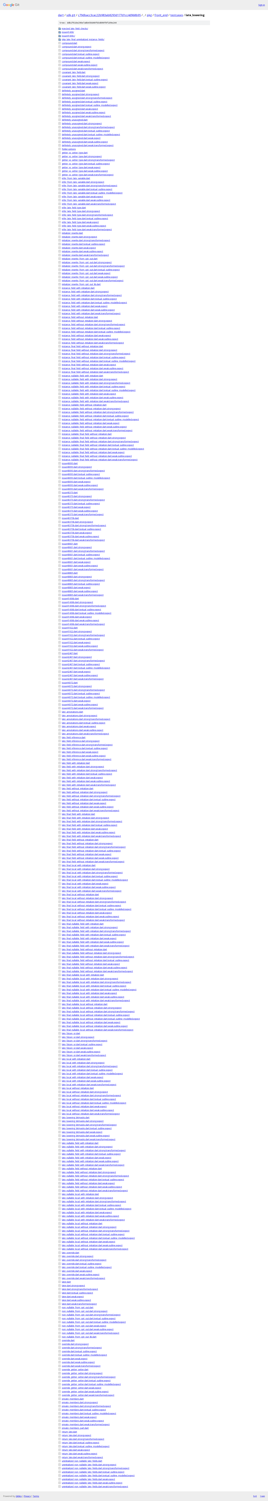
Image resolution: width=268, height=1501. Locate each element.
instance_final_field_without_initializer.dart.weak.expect (89, 364)
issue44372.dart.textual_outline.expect (81, 693)
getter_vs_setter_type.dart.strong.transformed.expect (88, 159)
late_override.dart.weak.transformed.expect (83, 1278)
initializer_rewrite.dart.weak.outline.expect (82, 251)
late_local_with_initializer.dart (76, 1058)
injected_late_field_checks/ (75, 28)
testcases (176, 15)
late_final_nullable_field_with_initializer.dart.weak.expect (89, 938)
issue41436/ (68, 32)
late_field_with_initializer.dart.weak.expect (82, 777)
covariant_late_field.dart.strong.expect (81, 75)
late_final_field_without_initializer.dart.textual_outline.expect (91, 850)
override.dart (68, 1340)
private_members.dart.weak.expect (79, 1417)
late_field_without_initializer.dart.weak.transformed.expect (90, 810)
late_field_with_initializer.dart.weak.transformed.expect (89, 784)
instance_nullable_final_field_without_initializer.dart (87, 434)
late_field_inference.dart (73, 737)
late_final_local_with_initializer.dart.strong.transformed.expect (92, 872)
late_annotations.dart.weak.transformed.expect (85, 733)
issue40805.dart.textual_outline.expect (81, 583)
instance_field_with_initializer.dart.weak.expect (84, 306)
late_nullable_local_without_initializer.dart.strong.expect (89, 1227)
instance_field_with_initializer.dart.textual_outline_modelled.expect (94, 302)
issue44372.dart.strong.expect (77, 686)
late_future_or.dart (71, 1033)
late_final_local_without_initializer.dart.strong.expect (87, 898)
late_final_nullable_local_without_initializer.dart (84, 1004)
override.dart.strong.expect (75, 1344)
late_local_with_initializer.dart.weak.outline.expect (86, 1080)
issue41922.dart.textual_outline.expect (81, 638)
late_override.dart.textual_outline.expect (81, 1263)
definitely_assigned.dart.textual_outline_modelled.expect (90, 105)
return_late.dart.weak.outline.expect (79, 1453)
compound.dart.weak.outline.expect (79, 64)
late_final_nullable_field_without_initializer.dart (84, 949)
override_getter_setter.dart (75, 1369)
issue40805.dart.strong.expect (77, 576)
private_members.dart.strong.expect (80, 1402)
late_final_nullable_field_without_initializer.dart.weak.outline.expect (94, 967)
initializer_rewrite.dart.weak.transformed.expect (85, 255)
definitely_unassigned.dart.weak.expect (81, 138)
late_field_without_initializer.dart (77, 788)
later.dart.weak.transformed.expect (79, 1303)
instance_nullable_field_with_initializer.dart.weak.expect (89, 393)
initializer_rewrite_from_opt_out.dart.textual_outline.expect (91, 269)
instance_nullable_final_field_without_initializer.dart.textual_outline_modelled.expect (103, 448)
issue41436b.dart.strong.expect (77, 602)
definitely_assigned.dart (73, 90)
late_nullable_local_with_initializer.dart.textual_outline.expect (91, 1205)
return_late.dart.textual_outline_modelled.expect (85, 1446)
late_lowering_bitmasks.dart (75, 1117)
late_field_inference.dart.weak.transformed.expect (86, 759)
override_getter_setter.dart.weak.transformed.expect (88, 1395)
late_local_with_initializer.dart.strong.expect (83, 1062)
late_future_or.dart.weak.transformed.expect (84, 1055)
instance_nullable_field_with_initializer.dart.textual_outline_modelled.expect (99, 390)
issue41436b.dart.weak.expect (77, 616)
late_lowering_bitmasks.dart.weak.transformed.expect (88, 1139)
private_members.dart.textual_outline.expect (84, 1409)
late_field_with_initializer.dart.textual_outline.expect (87, 773)
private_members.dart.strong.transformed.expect (86, 1406)
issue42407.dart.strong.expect (77, 657)
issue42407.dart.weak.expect (76, 671)
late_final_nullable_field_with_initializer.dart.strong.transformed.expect (96, 931)
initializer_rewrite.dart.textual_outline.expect (83, 244)
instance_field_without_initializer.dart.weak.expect (86, 335)
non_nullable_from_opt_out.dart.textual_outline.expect (89, 1318)
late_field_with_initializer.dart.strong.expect (83, 766)
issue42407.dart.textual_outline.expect (81, 664)
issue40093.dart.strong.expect (77, 466)
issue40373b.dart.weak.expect (77, 532)
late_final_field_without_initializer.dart (80, 839)
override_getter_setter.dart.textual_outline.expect (86, 1380)
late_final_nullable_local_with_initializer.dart (83, 974)
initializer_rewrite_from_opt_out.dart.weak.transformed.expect (92, 280)
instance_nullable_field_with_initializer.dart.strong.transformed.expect (96, 382)
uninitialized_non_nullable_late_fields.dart (82, 1460)
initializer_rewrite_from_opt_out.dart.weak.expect (86, 273)
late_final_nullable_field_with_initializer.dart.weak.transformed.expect (96, 945)
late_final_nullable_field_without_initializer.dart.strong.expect (91, 952)
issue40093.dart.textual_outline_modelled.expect (86, 477)
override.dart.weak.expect (74, 1358)
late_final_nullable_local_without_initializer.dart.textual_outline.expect (96, 1015)
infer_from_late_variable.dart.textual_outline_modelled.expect (92, 192)
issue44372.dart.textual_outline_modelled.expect (86, 697)
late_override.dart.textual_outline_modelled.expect (87, 1267)
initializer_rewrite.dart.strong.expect (79, 236)
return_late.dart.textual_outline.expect (80, 1442)
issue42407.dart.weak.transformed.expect (83, 678)
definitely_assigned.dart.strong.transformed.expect (87, 97)
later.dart (66, 1281)
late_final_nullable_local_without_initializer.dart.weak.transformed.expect (97, 1029)
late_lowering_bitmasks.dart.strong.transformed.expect (89, 1124)
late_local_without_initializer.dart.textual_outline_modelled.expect (94, 1102)
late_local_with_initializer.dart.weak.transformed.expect (89, 1084)
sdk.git (70, 15)
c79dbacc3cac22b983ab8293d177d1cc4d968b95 (109, 15)
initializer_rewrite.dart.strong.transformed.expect (86, 240)
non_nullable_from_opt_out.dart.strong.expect (84, 1311)
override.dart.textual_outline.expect (79, 1351)
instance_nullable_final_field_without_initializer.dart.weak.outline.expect (97, 456)
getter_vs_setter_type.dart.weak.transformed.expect (88, 174)
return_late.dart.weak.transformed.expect (82, 1457)
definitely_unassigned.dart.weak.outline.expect (85, 141)
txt (255, 1496)
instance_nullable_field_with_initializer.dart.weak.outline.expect (92, 397)
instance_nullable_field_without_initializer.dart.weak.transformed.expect (97, 430)
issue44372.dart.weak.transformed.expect (83, 708)
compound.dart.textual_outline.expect (80, 54)
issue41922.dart (70, 627)
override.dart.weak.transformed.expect (81, 1365)
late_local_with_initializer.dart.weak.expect (82, 1077)
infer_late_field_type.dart (74, 207)
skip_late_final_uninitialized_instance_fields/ (83, 39)
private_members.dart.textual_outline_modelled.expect (89, 1413)
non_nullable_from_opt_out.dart (77, 1307)
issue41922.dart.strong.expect (77, 631)
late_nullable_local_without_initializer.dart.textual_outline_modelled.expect (98, 1238)
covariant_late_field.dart (73, 72)
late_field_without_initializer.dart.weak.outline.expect (88, 806)
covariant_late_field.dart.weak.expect (80, 83)
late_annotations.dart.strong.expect (79, 715)
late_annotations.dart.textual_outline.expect (83, 722)
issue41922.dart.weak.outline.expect (80, 646)
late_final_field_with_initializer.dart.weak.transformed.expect (91, 836)
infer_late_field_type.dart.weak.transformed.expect (87, 229)
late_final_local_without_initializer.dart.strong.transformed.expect (94, 901)
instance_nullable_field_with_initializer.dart (82, 375)
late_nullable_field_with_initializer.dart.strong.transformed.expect (94, 1150)
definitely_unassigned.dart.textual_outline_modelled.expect (91, 134)
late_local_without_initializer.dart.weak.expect (84, 1106)
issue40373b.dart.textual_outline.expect (81, 529)
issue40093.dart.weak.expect (76, 481)
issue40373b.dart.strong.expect (77, 521)
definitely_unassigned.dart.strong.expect (82, 123)
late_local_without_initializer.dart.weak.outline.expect (88, 1110)
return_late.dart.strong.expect (76, 1435)
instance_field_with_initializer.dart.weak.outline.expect (88, 309)
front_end (161, 15)
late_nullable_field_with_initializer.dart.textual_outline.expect (91, 1153)
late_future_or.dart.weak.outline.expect (81, 1051)
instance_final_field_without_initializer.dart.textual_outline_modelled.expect (99, 361)
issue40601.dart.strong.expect (77, 547)
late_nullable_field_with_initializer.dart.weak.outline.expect (90, 1161)
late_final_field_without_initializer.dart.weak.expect (86, 854)
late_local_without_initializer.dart (78, 1088)
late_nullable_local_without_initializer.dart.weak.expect (88, 1241)
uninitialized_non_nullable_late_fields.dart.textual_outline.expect (93, 1471)
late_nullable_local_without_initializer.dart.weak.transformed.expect (95, 1248)
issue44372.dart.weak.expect (76, 700)
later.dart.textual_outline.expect (77, 1292)
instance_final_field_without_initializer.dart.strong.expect (89, 350)
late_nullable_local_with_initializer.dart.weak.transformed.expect (93, 1219)
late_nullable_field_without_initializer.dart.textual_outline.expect (93, 1179)
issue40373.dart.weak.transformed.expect (83, 514)
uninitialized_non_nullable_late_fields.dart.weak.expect (88, 1479)
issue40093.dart (70, 463)
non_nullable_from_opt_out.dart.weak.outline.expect (88, 1329)
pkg (149, 15)
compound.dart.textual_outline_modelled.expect (86, 57)
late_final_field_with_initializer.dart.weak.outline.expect (88, 832)
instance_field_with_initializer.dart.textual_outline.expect (89, 298)
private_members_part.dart (75, 1428)
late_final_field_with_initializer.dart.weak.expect (85, 828)
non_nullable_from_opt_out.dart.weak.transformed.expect (90, 1333)
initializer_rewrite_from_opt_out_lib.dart (81, 284)
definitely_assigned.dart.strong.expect (80, 94)
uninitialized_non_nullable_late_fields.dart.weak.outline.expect (92, 1482)
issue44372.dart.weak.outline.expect (80, 704)
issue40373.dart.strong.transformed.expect (83, 499)
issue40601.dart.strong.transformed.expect (83, 551)
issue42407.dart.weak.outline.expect (80, 675)
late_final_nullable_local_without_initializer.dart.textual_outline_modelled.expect (101, 1018)
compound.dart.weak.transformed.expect (82, 68)
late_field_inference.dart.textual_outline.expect (85, 748)
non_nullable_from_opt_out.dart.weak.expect (84, 1325)
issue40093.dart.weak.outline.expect (80, 485)
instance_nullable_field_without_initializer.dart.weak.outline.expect (94, 426)
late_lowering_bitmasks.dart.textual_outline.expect (87, 1128)
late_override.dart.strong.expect (77, 1256)
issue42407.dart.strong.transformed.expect (83, 660)
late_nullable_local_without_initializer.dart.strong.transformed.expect (96, 1230)
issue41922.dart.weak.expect (76, 642)
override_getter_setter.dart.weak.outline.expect (85, 1391)
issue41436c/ (68, 35)
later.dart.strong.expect (73, 1285)
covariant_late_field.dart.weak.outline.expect (84, 86)
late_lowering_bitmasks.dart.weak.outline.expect (86, 1135)
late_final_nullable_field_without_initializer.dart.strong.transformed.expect (98, 956)
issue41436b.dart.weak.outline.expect (80, 620)
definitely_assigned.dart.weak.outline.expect (83, 112)
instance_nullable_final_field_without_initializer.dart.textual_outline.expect (98, 445)
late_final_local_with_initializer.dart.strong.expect (86, 869)
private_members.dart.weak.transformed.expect (86, 1424)
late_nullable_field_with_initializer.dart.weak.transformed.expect (93, 1164)
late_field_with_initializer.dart (76, 763)
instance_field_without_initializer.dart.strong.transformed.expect (93, 324)
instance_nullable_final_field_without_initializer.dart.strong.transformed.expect (100, 441)
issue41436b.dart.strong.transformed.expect (84, 605)
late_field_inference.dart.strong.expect (81, 740)
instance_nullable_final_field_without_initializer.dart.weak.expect (93, 452)
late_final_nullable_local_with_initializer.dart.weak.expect (89, 993)
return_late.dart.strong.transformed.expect (83, 1439)
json (262, 1496)
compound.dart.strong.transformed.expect (83, 50)
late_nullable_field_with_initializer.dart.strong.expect (87, 1146)
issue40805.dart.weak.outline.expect (80, 591)
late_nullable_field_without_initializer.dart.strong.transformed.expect (95, 1175)
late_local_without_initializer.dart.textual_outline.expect (89, 1099)
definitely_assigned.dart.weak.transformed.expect (86, 116)
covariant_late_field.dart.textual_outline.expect (85, 79)
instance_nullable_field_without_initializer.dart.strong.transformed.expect (98, 412)
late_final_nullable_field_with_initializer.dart (83, 923)
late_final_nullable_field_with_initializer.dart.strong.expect (90, 927)
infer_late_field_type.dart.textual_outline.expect (85, 218)
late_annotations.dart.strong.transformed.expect (86, 719)
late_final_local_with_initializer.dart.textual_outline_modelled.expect (95, 879)
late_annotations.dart (72, 711)
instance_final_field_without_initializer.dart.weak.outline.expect (92, 368)
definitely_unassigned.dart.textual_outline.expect (86, 130)
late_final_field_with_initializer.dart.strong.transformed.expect (92, 821)
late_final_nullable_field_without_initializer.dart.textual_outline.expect (95, 960)
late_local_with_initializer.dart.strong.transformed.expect (90, 1066)
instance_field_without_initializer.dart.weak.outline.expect (90, 339)
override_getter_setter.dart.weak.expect (81, 1387)
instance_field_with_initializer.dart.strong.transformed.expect (92, 295)
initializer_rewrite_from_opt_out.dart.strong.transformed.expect (93, 265)
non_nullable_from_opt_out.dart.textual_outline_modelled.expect (94, 1322)
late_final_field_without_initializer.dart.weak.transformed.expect (93, 861)
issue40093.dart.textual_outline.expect (81, 474)
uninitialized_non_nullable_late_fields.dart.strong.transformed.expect (95, 1468)
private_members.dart (73, 1398)
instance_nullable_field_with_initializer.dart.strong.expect (89, 379)
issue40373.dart (70, 492)
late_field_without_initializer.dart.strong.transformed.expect (91, 795)
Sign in (261, 4)
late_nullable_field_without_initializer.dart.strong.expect (89, 1172)
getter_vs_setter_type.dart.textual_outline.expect (86, 163)
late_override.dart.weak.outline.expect (80, 1274)
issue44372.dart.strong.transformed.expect (83, 689)
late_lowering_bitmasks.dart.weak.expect (82, 1132)
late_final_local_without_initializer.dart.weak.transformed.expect (93, 920)
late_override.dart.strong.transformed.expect (84, 1259)
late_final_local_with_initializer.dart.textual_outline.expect (90, 876)
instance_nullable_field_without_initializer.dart (84, 404)
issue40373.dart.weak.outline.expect (80, 510)
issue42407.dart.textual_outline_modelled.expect (86, 667)
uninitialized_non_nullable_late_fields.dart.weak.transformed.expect (95, 1486)
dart (61, 15)
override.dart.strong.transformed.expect (82, 1347)
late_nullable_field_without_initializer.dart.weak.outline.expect (92, 1186)
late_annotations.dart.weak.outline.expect (82, 730)
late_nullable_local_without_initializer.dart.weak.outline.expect (92, 1245)
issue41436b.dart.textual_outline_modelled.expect (86, 613)
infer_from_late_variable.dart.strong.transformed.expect (89, 185)
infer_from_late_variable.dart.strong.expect (83, 181)
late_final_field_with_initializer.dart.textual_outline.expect (89, 825)
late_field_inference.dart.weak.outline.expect (84, 755)
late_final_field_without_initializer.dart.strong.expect (87, 843)
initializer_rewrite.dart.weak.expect (79, 247)
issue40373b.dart (70, 518)
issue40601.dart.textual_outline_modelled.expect (86, 558)
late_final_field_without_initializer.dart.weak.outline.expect (90, 857)
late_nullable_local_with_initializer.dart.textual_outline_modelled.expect (96, 1208)
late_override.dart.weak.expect (77, 1270)
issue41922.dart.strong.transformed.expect (83, 635)
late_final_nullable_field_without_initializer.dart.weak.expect (91, 963)
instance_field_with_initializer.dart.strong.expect (85, 291)
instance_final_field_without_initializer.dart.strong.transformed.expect (96, 353)
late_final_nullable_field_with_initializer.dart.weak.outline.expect (93, 941)
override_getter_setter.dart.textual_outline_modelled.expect (91, 1384)
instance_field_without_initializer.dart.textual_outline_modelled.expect (96, 331)
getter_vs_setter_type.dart (75, 152)
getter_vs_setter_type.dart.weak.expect (81, 167)
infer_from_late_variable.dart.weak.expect (82, 196)
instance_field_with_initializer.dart (78, 287)
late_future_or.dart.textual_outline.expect (82, 1044)
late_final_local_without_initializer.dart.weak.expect (87, 912)
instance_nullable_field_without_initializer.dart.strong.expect (91, 408)
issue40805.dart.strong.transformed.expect (83, 580)
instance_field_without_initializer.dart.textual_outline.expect (91, 328)
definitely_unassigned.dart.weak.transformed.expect (88, 145)
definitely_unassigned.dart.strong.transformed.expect (88, 127)
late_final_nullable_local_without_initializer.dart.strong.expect (92, 1007)
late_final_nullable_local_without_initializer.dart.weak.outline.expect (95, 1026)
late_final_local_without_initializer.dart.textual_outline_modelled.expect (96, 909)
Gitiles (19, 1496)
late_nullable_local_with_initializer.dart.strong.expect (87, 1197)
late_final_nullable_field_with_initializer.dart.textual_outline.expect (94, 934)
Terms (36, 1496)
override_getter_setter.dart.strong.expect (82, 1373)
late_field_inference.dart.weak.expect (80, 751)
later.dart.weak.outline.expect (76, 1300)
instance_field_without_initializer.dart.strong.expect (87, 320)
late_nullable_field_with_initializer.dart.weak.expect (86, 1157)
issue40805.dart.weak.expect (76, 587)
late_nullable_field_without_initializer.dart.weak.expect (88, 1183)
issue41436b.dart (70, 598)
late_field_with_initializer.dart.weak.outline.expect (86, 781)
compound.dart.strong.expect (76, 46)
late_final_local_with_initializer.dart (79, 865)
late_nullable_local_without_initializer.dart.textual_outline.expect (93, 1234)
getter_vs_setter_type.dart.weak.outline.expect (85, 170)
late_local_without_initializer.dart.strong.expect (85, 1091)
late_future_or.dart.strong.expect (78, 1037)
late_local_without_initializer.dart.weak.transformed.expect (91, 1113)
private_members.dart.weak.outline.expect (83, 1420)
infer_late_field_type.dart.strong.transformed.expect (87, 214)
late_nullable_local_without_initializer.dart (82, 1223)
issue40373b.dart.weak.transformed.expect (83, 540)
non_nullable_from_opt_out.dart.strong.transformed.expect (91, 1314)
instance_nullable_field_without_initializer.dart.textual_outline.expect (95, 415)
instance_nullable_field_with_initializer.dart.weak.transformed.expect (95, 401)
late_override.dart (70, 1252)
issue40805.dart (70, 572)
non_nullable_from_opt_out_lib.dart (79, 1336)
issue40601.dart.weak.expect (76, 562)
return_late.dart (69, 1431)
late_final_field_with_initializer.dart (78, 814)
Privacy (27, 1496)
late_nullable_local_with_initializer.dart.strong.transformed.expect (94, 1201)
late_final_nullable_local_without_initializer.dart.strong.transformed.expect (98, 1011)
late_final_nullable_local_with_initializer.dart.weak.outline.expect (93, 996)
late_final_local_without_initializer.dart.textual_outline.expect (91, 905)
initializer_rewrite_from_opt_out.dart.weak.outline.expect (90, 276)
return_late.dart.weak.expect (76, 1449)
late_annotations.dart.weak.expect (79, 726)
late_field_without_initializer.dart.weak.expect (84, 803)
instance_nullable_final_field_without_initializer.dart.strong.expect (94, 437)
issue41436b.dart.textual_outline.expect (81, 609)
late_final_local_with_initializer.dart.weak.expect (85, 883)
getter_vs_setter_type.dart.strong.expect (82, 156)
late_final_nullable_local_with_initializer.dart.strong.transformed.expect (96, 982)
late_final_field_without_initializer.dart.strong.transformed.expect (94, 846)
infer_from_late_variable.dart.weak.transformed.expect (89, 203)
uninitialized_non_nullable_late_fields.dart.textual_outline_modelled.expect (98, 1475)
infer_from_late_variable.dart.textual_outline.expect (87, 189)
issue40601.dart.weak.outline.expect (80, 565)
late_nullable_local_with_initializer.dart (80, 1194)
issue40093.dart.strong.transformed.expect (83, 470)
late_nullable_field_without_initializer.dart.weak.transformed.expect (95, 1190)
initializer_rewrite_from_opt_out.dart (80, 258)
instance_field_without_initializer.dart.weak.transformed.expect (93, 342)
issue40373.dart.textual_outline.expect (81, 503)
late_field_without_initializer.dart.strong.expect (84, 792)
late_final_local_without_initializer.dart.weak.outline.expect (90, 916)
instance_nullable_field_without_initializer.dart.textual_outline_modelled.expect (100, 419)
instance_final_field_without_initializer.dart (82, 346)
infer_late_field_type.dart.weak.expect (80, 222)
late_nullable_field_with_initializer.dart (80, 1143)
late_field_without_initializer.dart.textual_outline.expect (89, 799)
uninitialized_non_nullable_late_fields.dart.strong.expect (89, 1464)
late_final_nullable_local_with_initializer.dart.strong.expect (90, 978)
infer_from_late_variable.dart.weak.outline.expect (86, 200)
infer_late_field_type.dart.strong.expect (81, 211)
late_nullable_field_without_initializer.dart (82, 1168)
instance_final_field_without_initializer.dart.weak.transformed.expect (95, 371)
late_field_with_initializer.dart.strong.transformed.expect (89, 770)
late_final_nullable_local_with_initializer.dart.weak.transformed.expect (96, 1000)
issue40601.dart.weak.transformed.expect (83, 569)
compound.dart (69, 43)
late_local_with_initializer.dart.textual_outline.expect (87, 1069)
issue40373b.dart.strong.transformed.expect (84, 525)
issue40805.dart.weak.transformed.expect (83, 594)
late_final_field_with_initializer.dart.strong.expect (85, 817)
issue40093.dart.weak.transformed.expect (83, 488)
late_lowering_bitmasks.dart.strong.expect (83, 1121)
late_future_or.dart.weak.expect (77, 1047)
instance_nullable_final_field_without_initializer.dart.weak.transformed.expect (100, 459)
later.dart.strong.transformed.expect (80, 1289)
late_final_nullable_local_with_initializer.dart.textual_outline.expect (94, 985)
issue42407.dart (70, 653)
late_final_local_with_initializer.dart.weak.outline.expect (89, 887)
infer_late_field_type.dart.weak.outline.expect (84, 225)
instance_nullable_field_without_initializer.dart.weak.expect (90, 423)
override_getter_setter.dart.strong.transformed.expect (89, 1376)
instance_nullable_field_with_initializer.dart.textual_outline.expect (93, 386)
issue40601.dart (70, 543)
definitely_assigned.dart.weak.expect (80, 108)
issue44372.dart (70, 682)
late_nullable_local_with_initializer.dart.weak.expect (87, 1212)
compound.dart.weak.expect (76, 61)
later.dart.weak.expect (73, 1296)
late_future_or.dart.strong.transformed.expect (84, 1040)
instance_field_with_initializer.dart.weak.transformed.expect (91, 313)
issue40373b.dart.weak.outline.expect (80, 536)
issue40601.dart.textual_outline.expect (81, 554)
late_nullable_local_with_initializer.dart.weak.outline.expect (90, 1216)
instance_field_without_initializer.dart (80, 317)
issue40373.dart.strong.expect (77, 496)
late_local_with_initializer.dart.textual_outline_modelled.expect (92, 1073)
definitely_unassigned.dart (75, 119)
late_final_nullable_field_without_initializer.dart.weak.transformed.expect (97, 971)
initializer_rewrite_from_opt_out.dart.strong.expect (87, 262)
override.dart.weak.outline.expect (78, 1362)
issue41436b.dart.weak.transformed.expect (83, 624)
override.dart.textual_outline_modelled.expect (84, 1354)
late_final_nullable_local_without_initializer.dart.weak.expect (91, 1022)
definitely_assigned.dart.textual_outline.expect (84, 101)
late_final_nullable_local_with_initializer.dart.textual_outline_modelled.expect (99, 989)
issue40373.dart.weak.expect (76, 507)
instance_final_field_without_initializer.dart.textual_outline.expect (93, 357)
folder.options (69, 149)
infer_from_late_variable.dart (76, 178)
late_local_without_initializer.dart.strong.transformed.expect (91, 1095)
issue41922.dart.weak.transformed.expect (83, 649)
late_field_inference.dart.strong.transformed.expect (87, 744)
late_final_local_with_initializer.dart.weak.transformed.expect (91, 890)
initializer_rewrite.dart (72, 233)
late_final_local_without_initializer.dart (80, 894)
